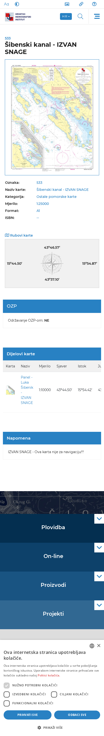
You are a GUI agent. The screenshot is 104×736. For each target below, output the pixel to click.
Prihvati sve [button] (27, 715)
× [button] (98, 646)
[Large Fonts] (6, 4)
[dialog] (52, 688)
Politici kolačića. (49, 675)
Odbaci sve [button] (77, 715)
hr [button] (64, 16)
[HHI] (20, 16)
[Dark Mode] (16, 4)
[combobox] (91, 645)
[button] (52, 727)
